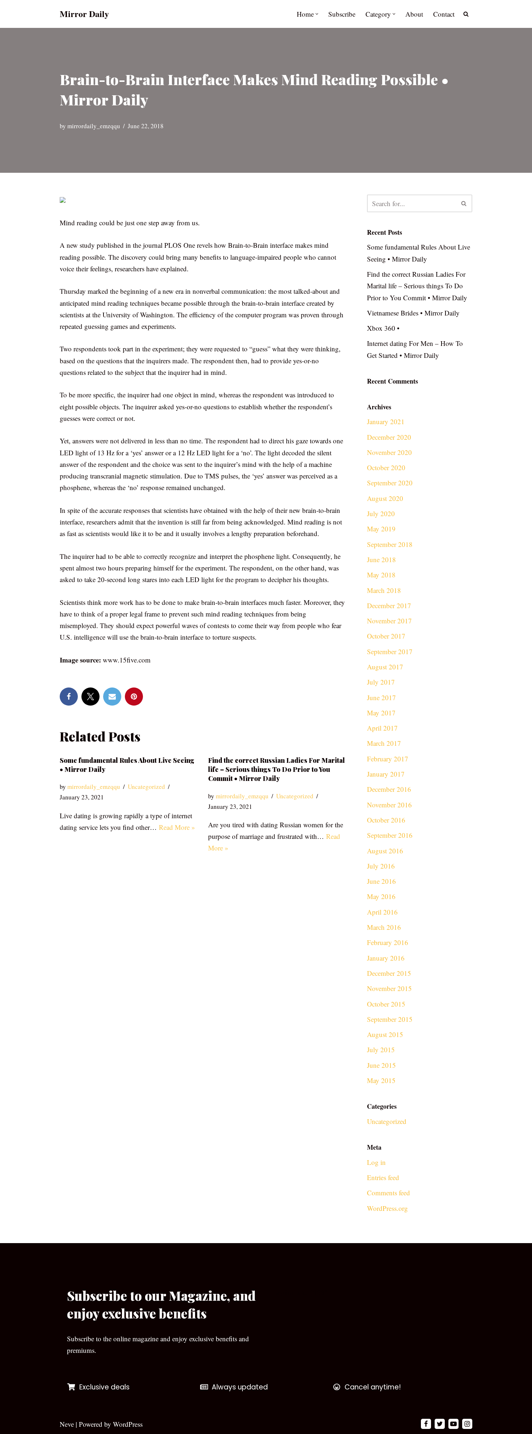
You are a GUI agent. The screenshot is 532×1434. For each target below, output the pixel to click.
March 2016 (384, 927)
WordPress (128, 1424)
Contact (444, 13)
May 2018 (381, 574)
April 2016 (382, 911)
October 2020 (386, 467)
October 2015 (386, 1003)
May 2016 (381, 896)
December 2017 (389, 605)
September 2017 (390, 651)
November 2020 (389, 452)
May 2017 (381, 712)
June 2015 (381, 1065)
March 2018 (384, 590)
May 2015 (381, 1080)
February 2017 (387, 758)
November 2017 (389, 620)
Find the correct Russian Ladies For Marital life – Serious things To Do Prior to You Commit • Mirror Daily (276, 769)
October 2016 (386, 819)
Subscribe (341, 13)
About (414, 13)
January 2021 (386, 421)
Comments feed (388, 1192)
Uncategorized (146, 786)
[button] (317, 14)
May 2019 (381, 528)
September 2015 (390, 1019)
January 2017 (386, 773)
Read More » (177, 827)
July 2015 (381, 1049)
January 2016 (386, 957)
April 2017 (382, 727)
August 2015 (385, 1034)
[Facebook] (69, 696)
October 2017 (386, 635)
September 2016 (390, 835)
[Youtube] (453, 1424)
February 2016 (387, 942)
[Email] (112, 696)
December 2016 (389, 789)
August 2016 (385, 850)
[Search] (466, 14)
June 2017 (381, 697)
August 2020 (385, 498)
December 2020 (389, 437)
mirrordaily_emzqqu (93, 126)
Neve (67, 1424)
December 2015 (389, 973)
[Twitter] (90, 696)
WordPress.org (387, 1208)
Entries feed (383, 1177)
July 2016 (381, 865)
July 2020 (381, 513)
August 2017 (385, 666)
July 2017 (381, 681)
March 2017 (384, 743)
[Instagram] (467, 1424)
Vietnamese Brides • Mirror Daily (413, 312)
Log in (376, 1162)
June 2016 (381, 881)
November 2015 (389, 988)
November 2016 (389, 804)
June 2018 (381, 559)
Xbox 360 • (383, 328)
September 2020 (390, 482)
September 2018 (390, 544)
